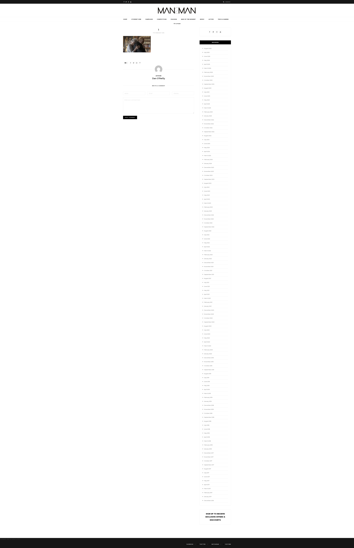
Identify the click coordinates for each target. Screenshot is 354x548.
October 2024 (208, 127)
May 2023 (207, 195)
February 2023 (208, 207)
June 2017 (207, 476)
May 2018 (207, 433)
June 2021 (207, 286)
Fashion (174, 19)
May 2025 (207, 100)
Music (202, 19)
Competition (161, 19)
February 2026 (208, 72)
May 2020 (207, 338)
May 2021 (206, 290)
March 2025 (207, 108)
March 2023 (207, 203)
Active (211, 19)
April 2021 (207, 294)
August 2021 (207, 278)
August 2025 (207, 88)
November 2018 (209, 409)
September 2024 (209, 131)
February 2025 (208, 112)
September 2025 (209, 84)
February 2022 (208, 254)
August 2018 (207, 421)
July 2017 (206, 472)
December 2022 (209, 215)
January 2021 (207, 306)
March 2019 (207, 393)
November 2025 (209, 76)
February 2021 (208, 302)
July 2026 (206, 52)
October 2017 (208, 461)
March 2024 (207, 155)
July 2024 (206, 139)
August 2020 (207, 326)
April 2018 (207, 437)
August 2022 (207, 231)
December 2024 (209, 120)
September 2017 (209, 465)
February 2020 (208, 350)
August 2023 (207, 183)
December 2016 (209, 500)
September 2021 (209, 274)
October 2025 (208, 80)
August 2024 (207, 135)
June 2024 (207, 143)
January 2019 (208, 401)
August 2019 (207, 373)
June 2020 (207, 334)
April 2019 (207, 389)
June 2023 (207, 191)
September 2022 (209, 227)
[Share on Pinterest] (139, 62)
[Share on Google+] (136, 62)
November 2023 (209, 171)
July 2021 (206, 282)
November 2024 (209, 124)
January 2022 (208, 258)
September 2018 (209, 417)
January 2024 (208, 163)
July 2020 (207, 330)
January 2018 (208, 449)
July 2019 (206, 377)
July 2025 (206, 92)
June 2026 (207, 56)
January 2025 (208, 116)
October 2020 (208, 318)
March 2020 (207, 346)
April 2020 (207, 342)
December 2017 (209, 453)
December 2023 (209, 167)
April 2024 (207, 151)
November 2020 (209, 314)
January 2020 (208, 353)
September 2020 (209, 322)
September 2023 (209, 179)
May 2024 (207, 147)
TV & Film (177, 23)
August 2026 (207, 48)
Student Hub (136, 19)
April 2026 (207, 64)
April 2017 (207, 484)
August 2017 (207, 469)
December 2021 (209, 262)
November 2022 (209, 219)
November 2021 (208, 266)
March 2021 (207, 298)
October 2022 (208, 223)
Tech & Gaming (223, 19)
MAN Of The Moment (188, 19)
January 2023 (208, 211)
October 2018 (208, 413)
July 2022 (206, 234)
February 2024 (208, 159)
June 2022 (207, 239)
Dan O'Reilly (158, 78)
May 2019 (206, 385)
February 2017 (208, 492)
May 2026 (207, 60)
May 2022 (207, 242)
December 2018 (209, 405)
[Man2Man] (177, 10)
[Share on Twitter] (133, 62)
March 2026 (207, 68)
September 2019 (209, 369)
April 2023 (207, 199)
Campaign (149, 19)
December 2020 (209, 310)
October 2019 (208, 365)
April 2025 (207, 104)
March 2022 (207, 250)
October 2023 (208, 175)
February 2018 (208, 445)
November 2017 (208, 457)
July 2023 (206, 187)
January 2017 (207, 496)
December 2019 (209, 357)
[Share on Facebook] (130, 62)
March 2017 (207, 488)
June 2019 (207, 381)
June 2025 (207, 96)
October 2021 (208, 270)
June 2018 (207, 429)
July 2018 (206, 425)
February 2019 (208, 397)
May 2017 (206, 480)
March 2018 (207, 441)
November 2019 (209, 361)
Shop (125, 19)
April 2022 (207, 246)
